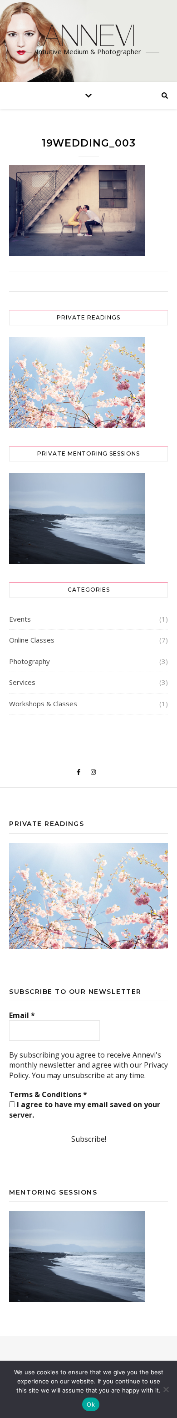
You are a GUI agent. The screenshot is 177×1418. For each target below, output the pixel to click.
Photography (29, 661)
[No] (165, 1389)
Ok (91, 1404)
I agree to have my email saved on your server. (84, 1109)
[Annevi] (88, 35)
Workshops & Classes (43, 703)
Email (22, 1015)
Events (20, 618)
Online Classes (31, 639)
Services (22, 682)
